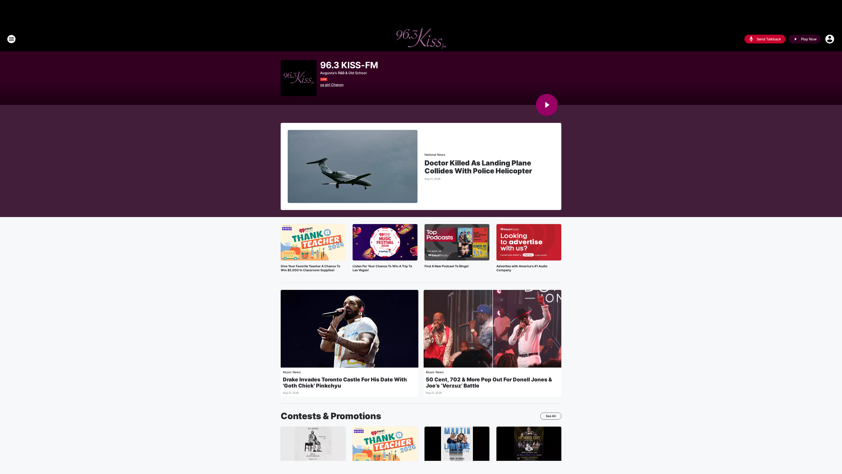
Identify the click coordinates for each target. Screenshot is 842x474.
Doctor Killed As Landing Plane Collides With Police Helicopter (478, 167)
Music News (292, 372)
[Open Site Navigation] (11, 39)
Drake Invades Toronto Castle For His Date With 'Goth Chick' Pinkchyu (345, 383)
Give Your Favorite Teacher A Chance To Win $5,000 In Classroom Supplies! (310, 268)
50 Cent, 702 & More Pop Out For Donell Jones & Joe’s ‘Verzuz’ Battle (489, 383)
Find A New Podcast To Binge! (447, 266)
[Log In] (830, 39)
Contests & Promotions (331, 416)
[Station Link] (421, 39)
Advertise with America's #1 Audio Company (522, 268)
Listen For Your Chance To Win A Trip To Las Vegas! (382, 268)
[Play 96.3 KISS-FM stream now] (298, 78)
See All (551, 416)
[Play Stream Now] (547, 105)
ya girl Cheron (332, 85)
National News (435, 154)
